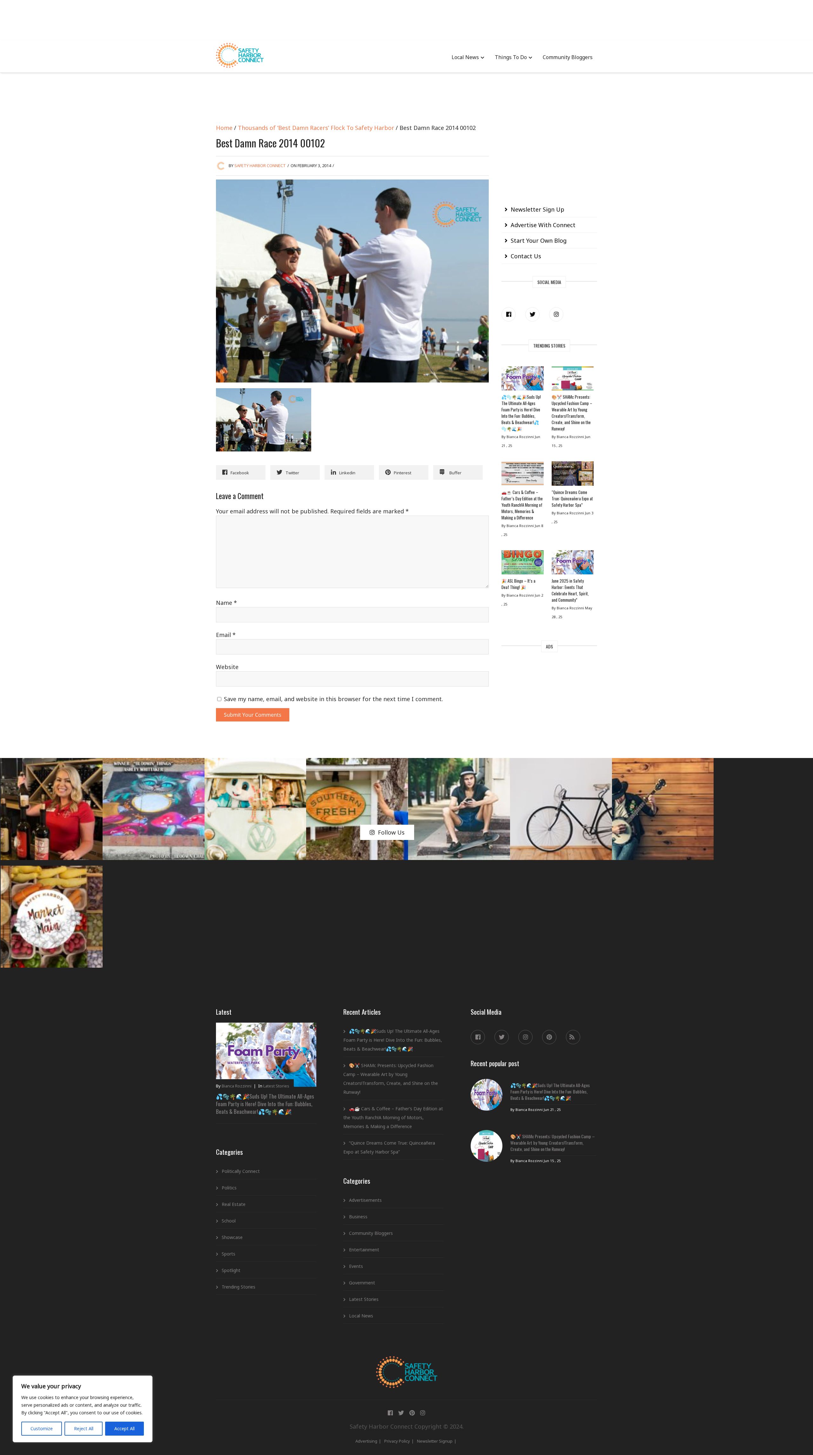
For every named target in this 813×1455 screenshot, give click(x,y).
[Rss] (573, 1037)
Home (224, 128)
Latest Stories (276, 1086)
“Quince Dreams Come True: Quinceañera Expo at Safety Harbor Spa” (572, 498)
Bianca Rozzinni (237, 1086)
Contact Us (526, 256)
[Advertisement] (406, 19)
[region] (82, 1409)
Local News (465, 57)
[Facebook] (508, 314)
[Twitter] (532, 314)
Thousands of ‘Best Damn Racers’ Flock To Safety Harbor (316, 128)
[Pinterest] (549, 1037)
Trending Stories (238, 1287)
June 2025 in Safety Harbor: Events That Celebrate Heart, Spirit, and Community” (570, 590)
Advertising (366, 1441)
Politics (229, 1188)
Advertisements (365, 1200)
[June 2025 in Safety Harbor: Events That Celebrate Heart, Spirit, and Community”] (573, 564)
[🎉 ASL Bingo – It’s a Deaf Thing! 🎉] (522, 564)
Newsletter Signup (435, 1441)
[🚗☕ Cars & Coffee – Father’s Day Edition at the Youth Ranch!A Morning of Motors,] (522, 475)
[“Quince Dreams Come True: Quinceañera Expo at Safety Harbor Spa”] (573, 475)
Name (226, 602)
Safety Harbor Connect (260, 165)
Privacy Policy (397, 1441)
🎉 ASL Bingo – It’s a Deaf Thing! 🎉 (518, 584)
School (229, 1221)
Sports (228, 1254)
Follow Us (391, 832)
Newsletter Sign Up (537, 209)
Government (362, 1283)
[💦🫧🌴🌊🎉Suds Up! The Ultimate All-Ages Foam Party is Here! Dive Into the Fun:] (522, 380)
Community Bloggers (568, 57)
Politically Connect (241, 1171)
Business (358, 1217)
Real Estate (233, 1204)
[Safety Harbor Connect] (406, 1363)
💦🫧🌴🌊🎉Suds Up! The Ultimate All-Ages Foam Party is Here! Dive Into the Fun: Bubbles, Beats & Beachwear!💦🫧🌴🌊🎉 (521, 413)
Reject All (83, 1428)
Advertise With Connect (543, 225)
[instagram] (556, 314)
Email (226, 635)
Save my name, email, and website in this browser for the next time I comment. (333, 699)
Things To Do (511, 57)
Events (356, 1266)
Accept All (124, 1428)
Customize (41, 1428)
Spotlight (231, 1270)
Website (227, 667)
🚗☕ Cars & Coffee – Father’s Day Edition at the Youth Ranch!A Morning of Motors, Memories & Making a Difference (522, 505)
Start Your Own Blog (539, 240)
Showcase (232, 1237)
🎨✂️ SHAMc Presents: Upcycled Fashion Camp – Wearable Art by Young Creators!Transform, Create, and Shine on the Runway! (572, 413)
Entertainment (364, 1250)
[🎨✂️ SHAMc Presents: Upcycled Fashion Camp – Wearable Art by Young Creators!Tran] (573, 380)
